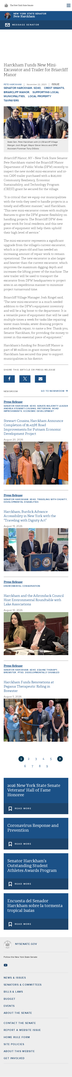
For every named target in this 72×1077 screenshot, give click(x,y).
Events (9, 1006)
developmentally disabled (42, 672)
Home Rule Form (17, 1037)
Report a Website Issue (22, 1030)
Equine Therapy (47, 670)
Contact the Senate (20, 1023)
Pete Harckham (24, 16)
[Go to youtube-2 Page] (6, 965)
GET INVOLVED (14, 1058)
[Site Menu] (68, 5)
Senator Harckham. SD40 (22, 88)
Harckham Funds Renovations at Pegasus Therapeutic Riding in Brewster (29, 686)
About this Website (19, 1051)
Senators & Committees (23, 985)
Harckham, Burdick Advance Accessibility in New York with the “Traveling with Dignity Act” (30, 516)
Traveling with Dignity (52, 499)
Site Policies (14, 1044)
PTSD (21, 672)
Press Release (13, 402)
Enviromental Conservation (22, 586)
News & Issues (15, 978)
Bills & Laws (13, 992)
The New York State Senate (21, 6)
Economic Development (38, 411)
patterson (44, 409)
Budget (9, 999)
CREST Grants (54, 88)
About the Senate (18, 1013)
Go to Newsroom (52, 391)
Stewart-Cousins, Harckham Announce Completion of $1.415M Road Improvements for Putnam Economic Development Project (33, 427)
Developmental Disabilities (21, 502)
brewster (10, 672)
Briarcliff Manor (16, 92)
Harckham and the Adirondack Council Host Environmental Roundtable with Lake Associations (34, 600)
